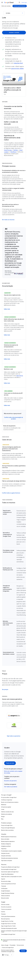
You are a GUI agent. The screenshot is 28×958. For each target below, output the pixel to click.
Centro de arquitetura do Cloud (8, 883)
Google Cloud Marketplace (7, 874)
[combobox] (7, 955)
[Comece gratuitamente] (19, 6)
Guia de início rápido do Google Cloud (9, 871)
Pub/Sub (15, 150)
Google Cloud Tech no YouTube (8, 923)
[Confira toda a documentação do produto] (13, 418)
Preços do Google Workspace (8, 827)
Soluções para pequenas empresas (9, 858)
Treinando (3, 886)
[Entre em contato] (6, 6)
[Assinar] (23, 951)
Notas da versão (5, 898)
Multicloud (3, 804)
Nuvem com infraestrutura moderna (9, 802)
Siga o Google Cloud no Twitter (8, 926)
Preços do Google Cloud (6, 825)
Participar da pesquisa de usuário (9, 928)
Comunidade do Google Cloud (8, 934)
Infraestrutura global (6, 807)
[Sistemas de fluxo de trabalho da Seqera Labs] (14, 716)
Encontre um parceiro (10, 781)
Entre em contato (5, 904)
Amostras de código (6, 881)
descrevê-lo (19, 375)
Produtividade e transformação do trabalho (11, 851)
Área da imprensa (5, 918)
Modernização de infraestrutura (8, 836)
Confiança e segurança (6, 799)
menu (2, 2)
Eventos (3, 911)
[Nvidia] (14, 725)
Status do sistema (5, 895)
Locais (2, 809)
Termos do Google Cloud (8, 947)
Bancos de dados (5, 839)
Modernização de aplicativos (8, 841)
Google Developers (5, 890)
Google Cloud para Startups (7, 893)
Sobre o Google (4, 945)
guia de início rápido (17, 68)
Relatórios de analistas (6, 814)
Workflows (13, 152)
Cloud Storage (8, 150)
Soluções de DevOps (6, 855)
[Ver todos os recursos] (8, 220)
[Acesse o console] (14, 32)
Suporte (3, 879)
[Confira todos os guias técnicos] (11, 493)
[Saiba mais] (7, 309)
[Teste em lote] (10, 763)
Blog (2, 819)
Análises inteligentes (6, 843)
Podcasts (3, 914)
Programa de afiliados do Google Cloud (10, 867)
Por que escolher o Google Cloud (8, 797)
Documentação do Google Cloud (8, 869)
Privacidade (12, 945)
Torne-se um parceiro (6, 909)
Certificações (4, 888)
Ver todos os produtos (10, 786)
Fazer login (24, 2)
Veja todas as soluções (6, 860)
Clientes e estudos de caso (7, 811)
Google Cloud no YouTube (7, 921)
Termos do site (20, 945)
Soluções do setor (5, 853)
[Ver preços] (5, 689)
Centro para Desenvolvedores (8, 916)
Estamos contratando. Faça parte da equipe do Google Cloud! (14, 931)
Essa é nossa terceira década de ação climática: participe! (14, 940)
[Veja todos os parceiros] (13, 736)
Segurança (3, 848)
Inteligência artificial (6, 846)
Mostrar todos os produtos (7, 830)
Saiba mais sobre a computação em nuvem (11, 876)
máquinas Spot (18, 63)
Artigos (3, 816)
